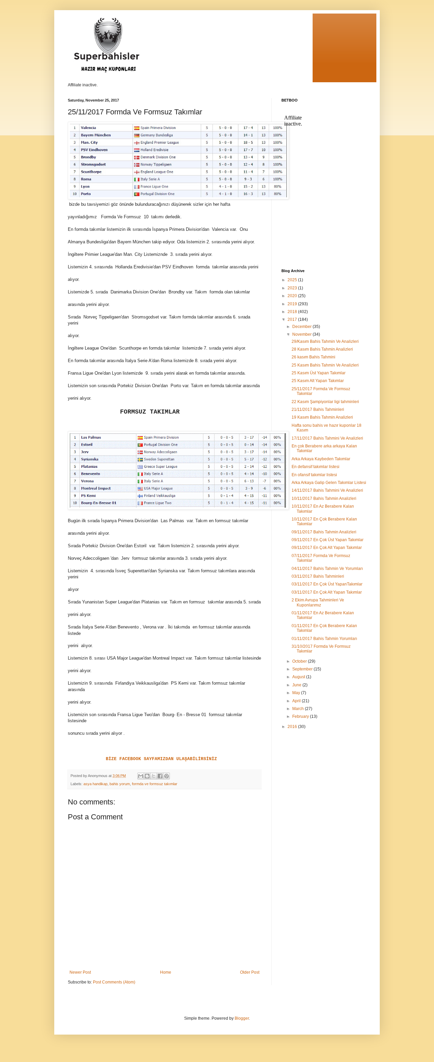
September (303, 669)
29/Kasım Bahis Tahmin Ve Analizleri (325, 341)
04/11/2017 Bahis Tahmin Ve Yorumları (327, 568)
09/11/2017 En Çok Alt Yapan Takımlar (327, 547)
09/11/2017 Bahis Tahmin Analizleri (324, 532)
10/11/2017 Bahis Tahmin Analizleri (324, 498)
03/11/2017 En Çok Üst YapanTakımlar (327, 584)
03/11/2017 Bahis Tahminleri (318, 576)
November (302, 334)
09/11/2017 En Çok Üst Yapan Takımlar (327, 539)
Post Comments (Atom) (114, 982)
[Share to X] (153, 776)
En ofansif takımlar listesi (314, 474)
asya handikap (95, 784)
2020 (293, 295)
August (299, 676)
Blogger (242, 1018)
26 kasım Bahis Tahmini (313, 357)
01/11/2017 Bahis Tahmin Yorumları (324, 638)
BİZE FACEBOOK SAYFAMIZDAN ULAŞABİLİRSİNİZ (161, 758)
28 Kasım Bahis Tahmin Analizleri (322, 349)
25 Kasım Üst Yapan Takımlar (319, 373)
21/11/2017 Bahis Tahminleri (318, 409)
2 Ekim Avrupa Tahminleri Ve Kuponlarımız (318, 602)
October (300, 661)
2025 (293, 280)
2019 (293, 304)
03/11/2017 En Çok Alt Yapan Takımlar (327, 592)
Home (165, 972)
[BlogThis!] (147, 776)
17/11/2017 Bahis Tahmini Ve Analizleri (327, 438)
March (298, 708)
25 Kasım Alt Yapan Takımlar (318, 380)
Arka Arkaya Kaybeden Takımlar (321, 459)
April (297, 701)
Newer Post (80, 972)
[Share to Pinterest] (166, 776)
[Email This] (140, 776)
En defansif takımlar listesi (315, 466)
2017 (293, 319)
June (297, 685)
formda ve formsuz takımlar (154, 784)
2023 (293, 288)
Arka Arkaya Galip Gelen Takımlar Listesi (329, 482)
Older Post (249, 972)
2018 (293, 311)
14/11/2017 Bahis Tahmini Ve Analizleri (327, 490)
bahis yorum (120, 784)
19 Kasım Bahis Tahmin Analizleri (322, 417)
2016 (293, 726)
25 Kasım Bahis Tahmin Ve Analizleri (325, 365)
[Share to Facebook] (160, 776)
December (302, 326)
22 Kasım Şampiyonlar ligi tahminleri (325, 401)
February (301, 716)
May (296, 692)
